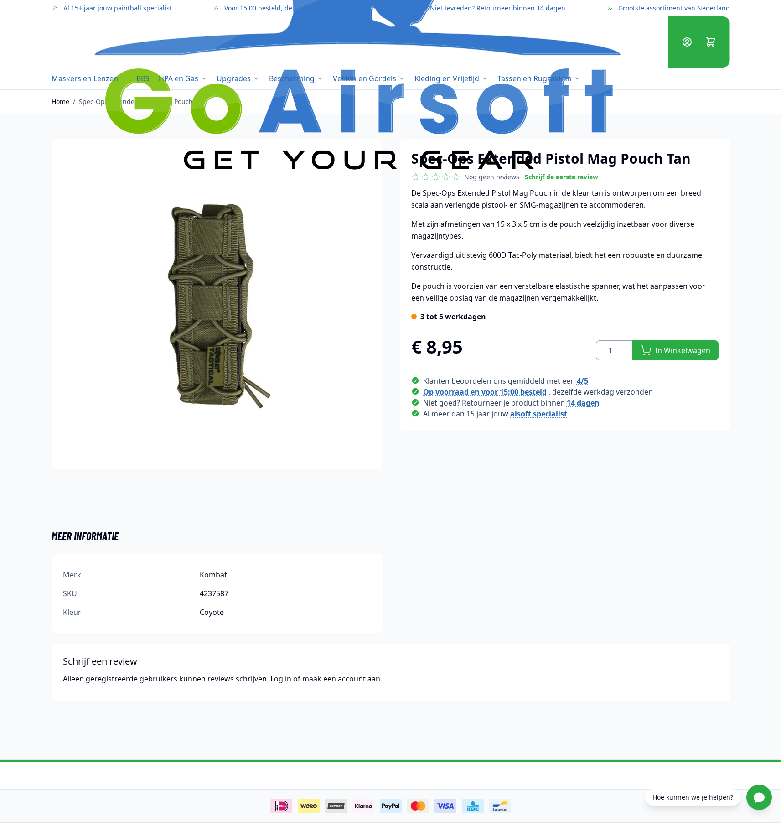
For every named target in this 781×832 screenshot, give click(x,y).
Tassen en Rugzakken (534, 78)
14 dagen (583, 403)
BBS (143, 78)
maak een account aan (341, 679)
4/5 (582, 381)
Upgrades (234, 78)
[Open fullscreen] (217, 304)
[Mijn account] (687, 42)
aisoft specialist (538, 414)
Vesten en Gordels (364, 78)
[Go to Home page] (353, 42)
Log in (280, 679)
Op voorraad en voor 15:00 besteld (485, 392)
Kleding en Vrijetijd (446, 78)
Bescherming (292, 78)
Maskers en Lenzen (85, 78)
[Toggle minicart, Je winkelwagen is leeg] (711, 42)
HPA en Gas (178, 78)
